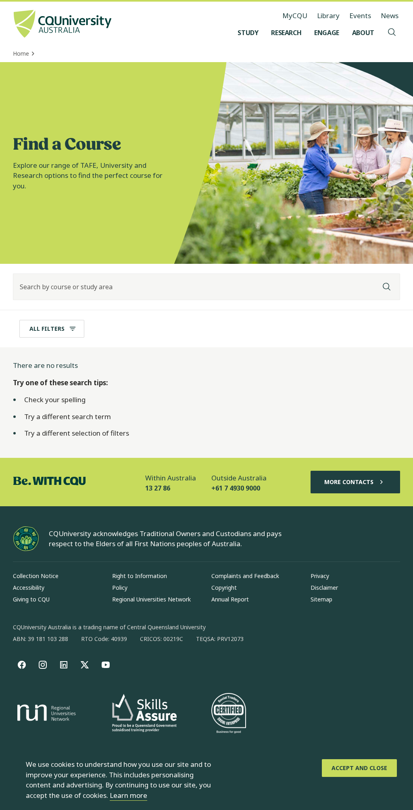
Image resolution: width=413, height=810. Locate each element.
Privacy (320, 576)
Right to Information (139, 576)
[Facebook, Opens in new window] (22, 665)
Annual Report (230, 599)
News (389, 15)
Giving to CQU (31, 599)
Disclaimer (324, 587)
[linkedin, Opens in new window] (64, 665)
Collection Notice (35, 576)
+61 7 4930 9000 (235, 488)
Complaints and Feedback (245, 576)
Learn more (128, 795)
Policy (119, 587)
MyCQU (294, 15)
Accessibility (28, 587)
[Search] (386, 286)
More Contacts (348, 482)
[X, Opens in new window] (85, 665)
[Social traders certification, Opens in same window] (228, 714)
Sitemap (321, 599)
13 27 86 (157, 488)
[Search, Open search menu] (392, 32)
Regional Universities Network (151, 599)
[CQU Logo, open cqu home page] (62, 24)
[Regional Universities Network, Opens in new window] (45, 714)
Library (328, 15)
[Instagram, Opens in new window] (43, 665)
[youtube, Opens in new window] (106, 665)
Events (360, 15)
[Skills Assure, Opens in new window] (144, 714)
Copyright (224, 587)
